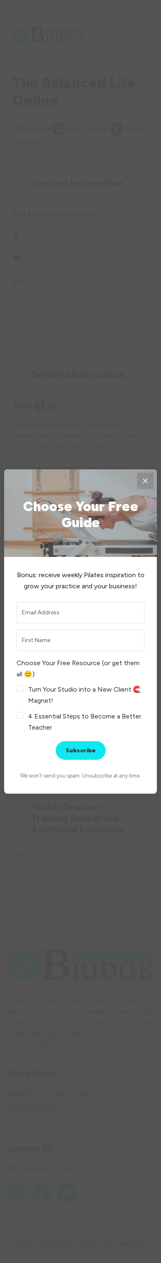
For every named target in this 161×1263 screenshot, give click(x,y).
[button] (80, 695)
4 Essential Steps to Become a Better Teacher (84, 721)
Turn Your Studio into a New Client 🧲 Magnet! (84, 694)
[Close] (145, 481)
